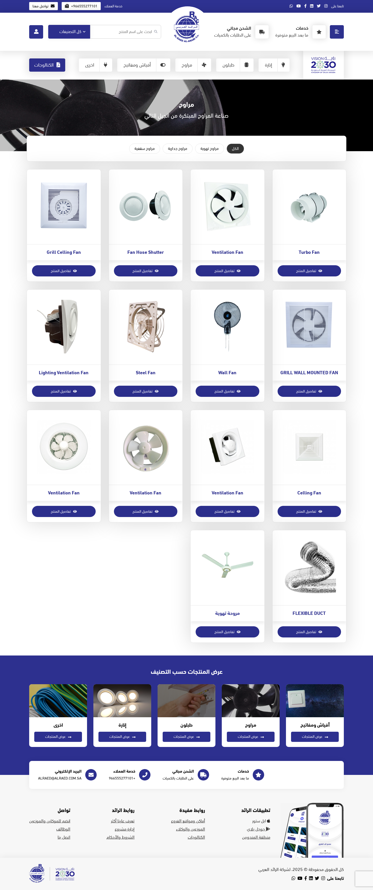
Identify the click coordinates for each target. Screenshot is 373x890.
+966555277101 (83, 6)
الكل (235, 148)
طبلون (228, 65)
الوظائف (63, 829)
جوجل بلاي (256, 829)
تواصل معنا (40, 6)
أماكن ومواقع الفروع (188, 821)
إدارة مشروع (124, 829)
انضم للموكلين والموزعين (49, 821)
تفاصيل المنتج (306, 271)
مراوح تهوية (209, 148)
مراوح (187, 65)
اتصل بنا (64, 837)
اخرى (89, 65)
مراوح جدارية (177, 148)
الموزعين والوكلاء (190, 829)
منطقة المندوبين (256, 837)
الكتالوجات (44, 65)
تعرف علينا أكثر (122, 821)
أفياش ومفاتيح (137, 65)
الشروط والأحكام (120, 837)
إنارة (268, 65)
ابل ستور (259, 821)
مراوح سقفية (144, 148)
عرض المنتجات (313, 736)
